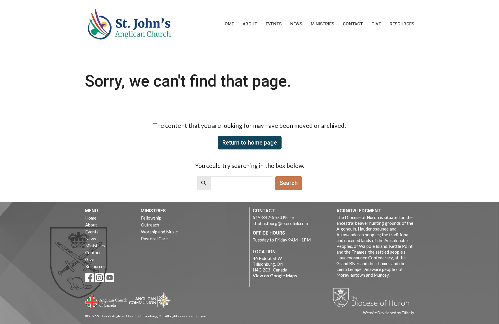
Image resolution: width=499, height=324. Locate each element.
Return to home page (249, 142)
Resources (402, 24)
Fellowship (151, 217)
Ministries (322, 24)
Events (274, 24)
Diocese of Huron (373, 297)
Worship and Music (159, 231)
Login (202, 316)
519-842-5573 (267, 217)
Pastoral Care (154, 238)
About (250, 24)
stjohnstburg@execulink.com (280, 223)
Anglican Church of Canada (106, 301)
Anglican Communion (150, 300)
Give (376, 24)
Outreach (150, 224)
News (296, 24)
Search (289, 182)
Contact (353, 24)
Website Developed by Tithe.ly (388, 312)
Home (227, 24)
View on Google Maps (275, 275)
